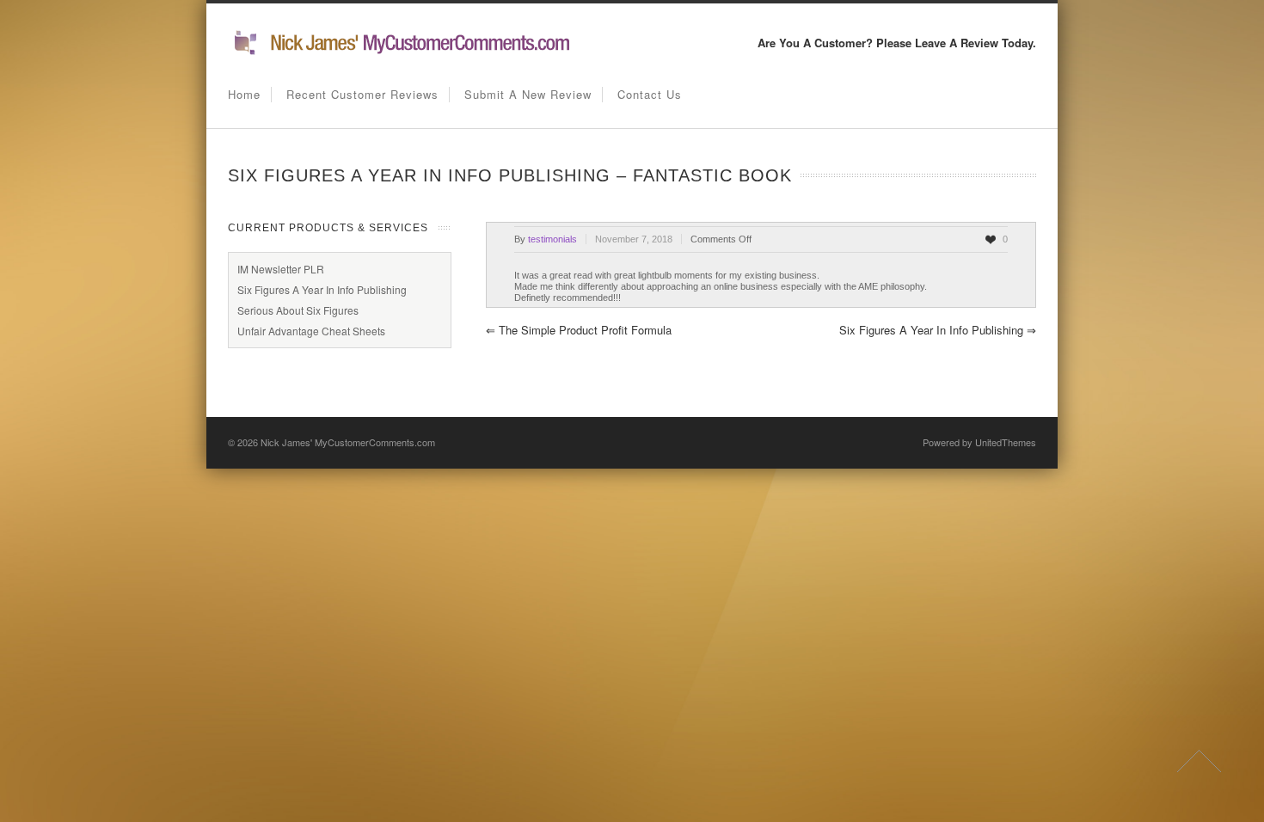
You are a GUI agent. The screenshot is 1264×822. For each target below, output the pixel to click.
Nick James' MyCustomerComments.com (348, 442)
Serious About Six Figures (298, 310)
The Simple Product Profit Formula (579, 330)
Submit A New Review (528, 94)
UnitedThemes (1005, 442)
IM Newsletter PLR (280, 268)
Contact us (649, 94)
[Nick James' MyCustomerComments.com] (400, 52)
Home (244, 94)
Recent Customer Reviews (362, 94)
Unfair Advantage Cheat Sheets (311, 330)
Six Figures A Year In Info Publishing (937, 330)
